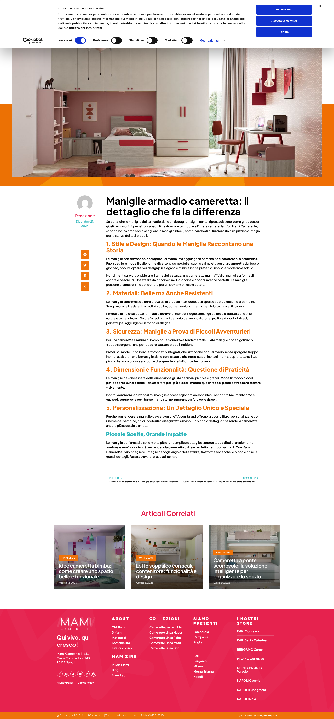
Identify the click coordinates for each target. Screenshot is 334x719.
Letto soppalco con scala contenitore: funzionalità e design (166, 571)
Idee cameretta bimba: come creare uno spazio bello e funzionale (86, 571)
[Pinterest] (93, 674)
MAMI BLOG (69, 557)
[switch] (116, 40)
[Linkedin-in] (87, 674)
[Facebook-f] (60, 674)
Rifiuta (284, 31)
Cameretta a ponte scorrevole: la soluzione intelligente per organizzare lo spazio (240, 568)
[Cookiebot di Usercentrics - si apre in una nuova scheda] (33, 41)
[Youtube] (80, 674)
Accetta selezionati (284, 20)
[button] (85, 254)
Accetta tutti (284, 9)
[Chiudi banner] (320, 6)
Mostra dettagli (210, 40)
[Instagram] (66, 674)
